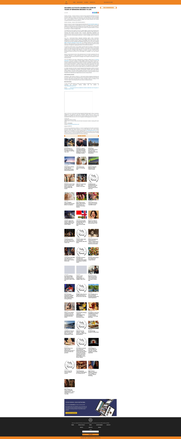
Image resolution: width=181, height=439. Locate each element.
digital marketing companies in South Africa (73, 42)
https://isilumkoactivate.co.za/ (70, 85)
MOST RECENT (80, 2)
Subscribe (90, 434)
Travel (99, 427)
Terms (72, 424)
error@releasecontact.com (92, 130)
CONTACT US (92, 2)
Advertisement (99, 424)
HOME (74, 2)
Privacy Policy (81, 424)
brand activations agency (93, 24)
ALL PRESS (86, 2)
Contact (108, 424)
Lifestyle (90, 427)
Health (81, 427)
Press (90, 424)
